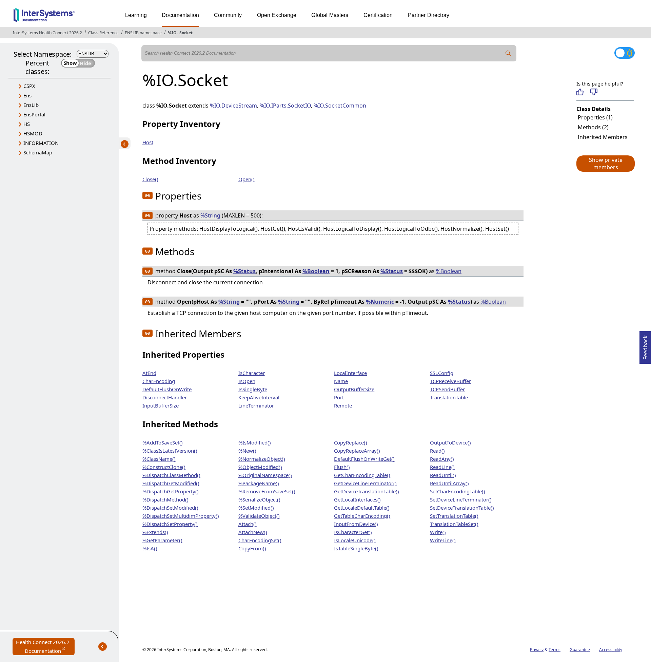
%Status (244, 271)
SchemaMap (37, 152)
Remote (343, 405)
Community (228, 15)
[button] (605, 163)
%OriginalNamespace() (265, 475)
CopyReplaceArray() (357, 450)
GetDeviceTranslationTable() (366, 491)
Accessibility (610, 649)
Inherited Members (603, 137)
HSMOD (32, 133)
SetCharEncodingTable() (457, 491)
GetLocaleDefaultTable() (362, 507)
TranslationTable (449, 397)
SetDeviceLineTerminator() (461, 499)
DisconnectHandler (164, 397)
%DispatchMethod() (165, 499)
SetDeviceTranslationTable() (462, 507)
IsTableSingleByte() (356, 548)
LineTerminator (256, 405)
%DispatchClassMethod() (171, 475)
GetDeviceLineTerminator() (365, 483)
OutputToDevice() (450, 442)
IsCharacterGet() (353, 532)
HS (26, 123)
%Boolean (316, 271)
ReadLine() (442, 467)
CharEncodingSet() (259, 540)
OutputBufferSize (354, 389)
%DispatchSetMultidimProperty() (180, 515)
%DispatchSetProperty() (170, 524)
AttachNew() (252, 532)
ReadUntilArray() (449, 483)
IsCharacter (251, 373)
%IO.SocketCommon (340, 105)
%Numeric (380, 301)
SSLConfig (441, 373)
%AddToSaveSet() (162, 442)
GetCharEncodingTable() (362, 475)
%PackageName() (258, 483)
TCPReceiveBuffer (450, 381)
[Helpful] (580, 92)
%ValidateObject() (259, 515)
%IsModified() (254, 442)
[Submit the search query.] (508, 53)
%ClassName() (159, 458)
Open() (246, 179)
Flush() (342, 467)
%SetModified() (256, 507)
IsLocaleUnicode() (355, 540)
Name (341, 381)
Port (339, 397)
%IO (172, 33)
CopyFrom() (252, 548)
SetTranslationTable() (454, 515)
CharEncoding (158, 381)
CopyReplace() (350, 442)
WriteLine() (443, 540)
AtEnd (149, 373)
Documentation (180, 15)
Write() (438, 532)
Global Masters (329, 15)
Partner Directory (429, 15)
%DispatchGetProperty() (170, 491)
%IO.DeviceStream (233, 105)
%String (210, 215)
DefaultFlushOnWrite (167, 389)
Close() (150, 179)
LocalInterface (350, 373)
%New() (247, 450)
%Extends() (155, 532)
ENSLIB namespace (143, 33)
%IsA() (149, 548)
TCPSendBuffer (447, 389)
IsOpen (246, 381)
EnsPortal (34, 114)
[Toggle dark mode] (624, 53)
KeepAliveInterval (258, 397)
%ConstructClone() (163, 467)
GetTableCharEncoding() (362, 515)
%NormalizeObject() (261, 458)
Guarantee (580, 649)
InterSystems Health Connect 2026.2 (47, 33)
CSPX (29, 85)
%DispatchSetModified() (170, 507)
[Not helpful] (593, 92)
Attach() (247, 524)
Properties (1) (595, 117)
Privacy (537, 649)
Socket (186, 33)
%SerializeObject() (259, 499)
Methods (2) (593, 127)
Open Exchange (277, 15)
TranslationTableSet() (454, 524)
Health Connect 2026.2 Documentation (45, 647)
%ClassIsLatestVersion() (169, 450)
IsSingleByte (252, 389)
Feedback (645, 345)
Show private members (606, 163)
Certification (378, 15)
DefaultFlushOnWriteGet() (364, 458)
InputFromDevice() (356, 524)
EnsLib (31, 104)
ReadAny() (442, 458)
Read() (437, 450)
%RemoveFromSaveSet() (266, 491)
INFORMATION (41, 142)
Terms (554, 649)
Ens (27, 95)
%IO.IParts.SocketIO (285, 105)
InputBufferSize (160, 405)
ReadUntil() (443, 475)
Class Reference (103, 33)
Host (147, 142)
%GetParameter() (162, 540)
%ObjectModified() (260, 467)
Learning (136, 15)
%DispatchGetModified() (170, 483)
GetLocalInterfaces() (357, 499)
